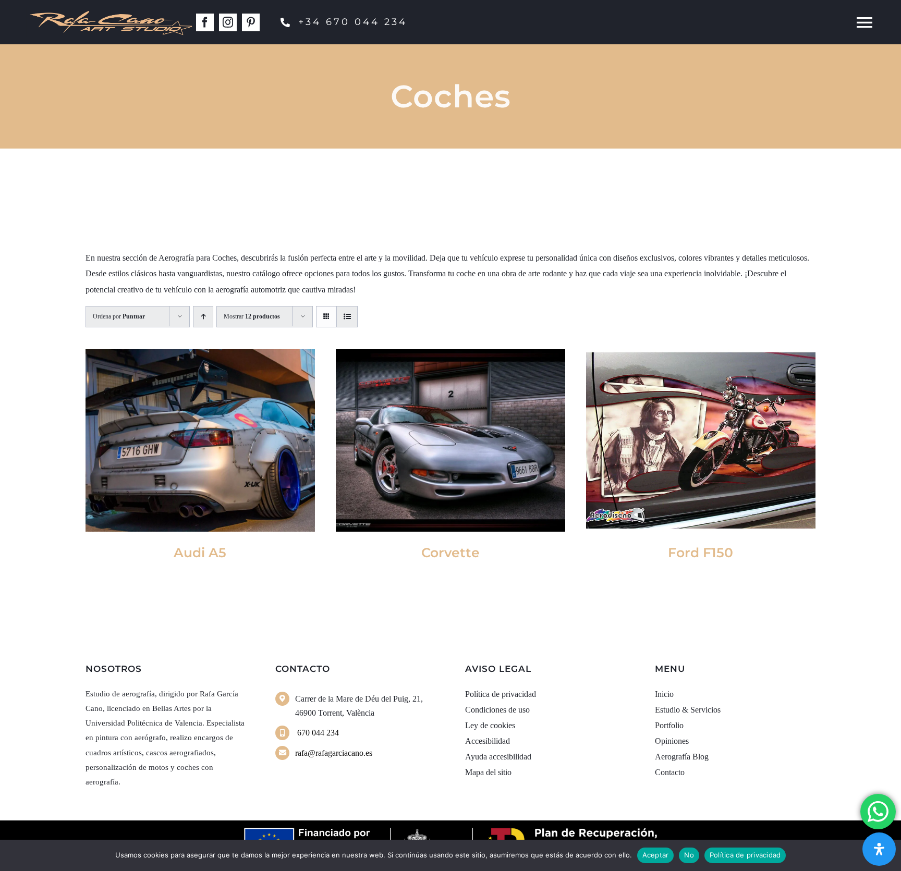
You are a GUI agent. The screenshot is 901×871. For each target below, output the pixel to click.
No (689, 855)
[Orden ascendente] (203, 316)
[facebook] (205, 22)
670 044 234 (317, 732)
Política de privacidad (745, 855)
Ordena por (119, 316)
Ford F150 (700, 552)
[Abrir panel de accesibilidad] (879, 849)
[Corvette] (450, 440)
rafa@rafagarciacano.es (333, 753)
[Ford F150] (700, 440)
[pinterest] (251, 22)
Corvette (450, 552)
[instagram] (228, 22)
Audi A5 (200, 552)
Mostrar (252, 316)
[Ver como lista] (347, 316)
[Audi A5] (200, 440)
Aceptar (655, 855)
